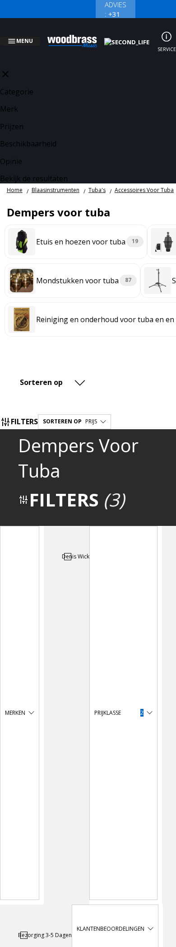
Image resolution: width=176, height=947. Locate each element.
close (5, 63)
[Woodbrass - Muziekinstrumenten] (77, 35)
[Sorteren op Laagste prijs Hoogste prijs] (54, 371)
